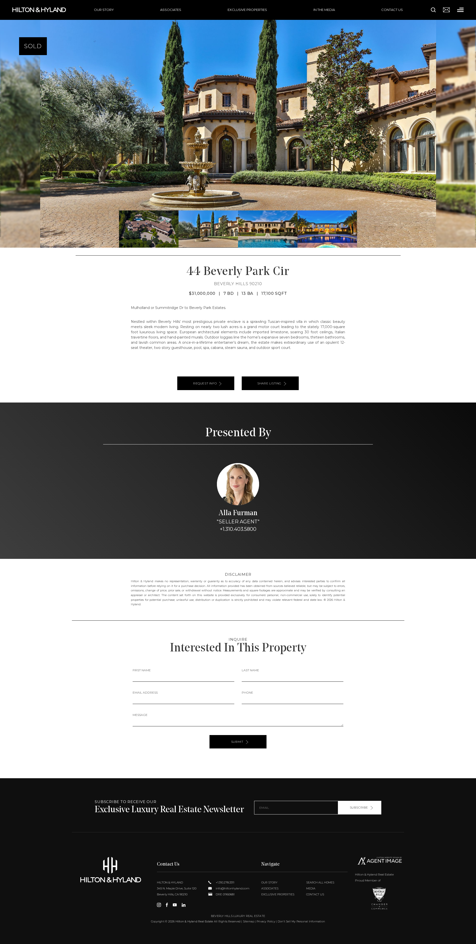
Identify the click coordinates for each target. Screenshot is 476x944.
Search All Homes (320, 882)
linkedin (183, 904)
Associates (170, 10)
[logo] (110, 869)
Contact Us (392, 10)
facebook (167, 904)
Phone (247, 692)
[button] (5, 123)
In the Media (324, 10)
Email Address (145, 692)
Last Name (250, 670)
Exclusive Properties (247, 10)
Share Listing (269, 383)
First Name (142, 670)
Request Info (205, 383)
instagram (159, 904)
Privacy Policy (266, 921)
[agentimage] (379, 862)
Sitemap (248, 921)
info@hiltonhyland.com (232, 888)
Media (310, 888)
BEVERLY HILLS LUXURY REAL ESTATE (238, 916)
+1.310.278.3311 (224, 882)
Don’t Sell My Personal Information (301, 921)
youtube (175, 904)
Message (140, 715)
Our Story (104, 10)
